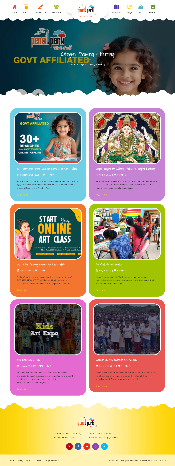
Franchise (56, 12)
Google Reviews (51, 460)
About (26, 12)
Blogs (129, 12)
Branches (116, 12)
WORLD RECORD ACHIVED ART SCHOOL (116, 360)
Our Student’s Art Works (109, 264)
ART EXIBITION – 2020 (28, 360)
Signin (28, 460)
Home (14, 12)
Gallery (20, 460)
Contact (153, 12)
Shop (140, 12)
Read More (22, 195)
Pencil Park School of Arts (87, 17)
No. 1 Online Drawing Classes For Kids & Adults (41, 264)
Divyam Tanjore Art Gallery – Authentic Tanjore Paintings (125, 169)
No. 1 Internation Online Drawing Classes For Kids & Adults (47, 169)
